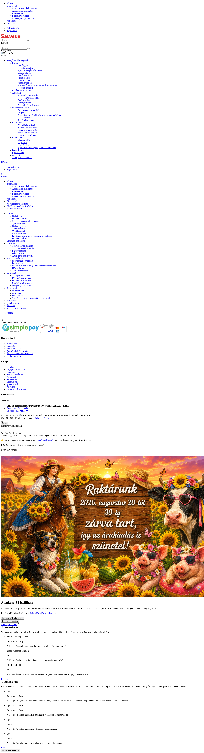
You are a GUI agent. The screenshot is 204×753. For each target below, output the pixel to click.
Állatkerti (16, 155)
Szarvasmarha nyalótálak (29, 110)
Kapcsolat (11, 21)
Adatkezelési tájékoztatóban (40, 613)
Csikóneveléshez (25, 75)
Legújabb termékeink (21, 90)
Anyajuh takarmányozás (28, 105)
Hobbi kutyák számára (27, 130)
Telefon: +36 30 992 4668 (18, 411)
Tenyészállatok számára (28, 95)
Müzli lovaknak (25, 83)
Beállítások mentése (10, 750)
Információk (12, 6)
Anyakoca (22, 142)
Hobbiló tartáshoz (25, 68)
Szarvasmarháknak (20, 108)
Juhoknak (16, 93)
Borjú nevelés (24, 113)
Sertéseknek (17, 137)
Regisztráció (12, 30)
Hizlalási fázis (24, 145)
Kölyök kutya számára (27, 127)
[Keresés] (28, 40)
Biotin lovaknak (14, 23)
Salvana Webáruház (43, 418)
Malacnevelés (24, 140)
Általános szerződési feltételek (25, 8)
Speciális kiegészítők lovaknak (31, 70)
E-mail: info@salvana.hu (17, 408)
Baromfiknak (18, 150)
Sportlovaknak (24, 73)
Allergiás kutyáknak (26, 125)
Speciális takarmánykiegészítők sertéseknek (37, 147)
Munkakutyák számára (28, 132)
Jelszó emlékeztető (45, 440)
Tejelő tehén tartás (26, 120)
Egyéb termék (18, 152)
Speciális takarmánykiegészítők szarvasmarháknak (40, 115)
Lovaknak (16, 63)
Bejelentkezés (13, 28)
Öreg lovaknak (24, 80)
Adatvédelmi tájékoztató (17, 204)
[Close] (2, 421)
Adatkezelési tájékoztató (22, 11)
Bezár (4, 423)
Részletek (5, 679)
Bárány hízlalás (24, 100)
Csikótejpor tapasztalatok (23, 18)
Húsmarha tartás (25, 118)
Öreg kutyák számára (27, 135)
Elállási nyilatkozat (20, 16)
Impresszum (17, 13)
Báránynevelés (24, 103)
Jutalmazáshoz (24, 78)
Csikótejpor (23, 65)
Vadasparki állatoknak (22, 157)
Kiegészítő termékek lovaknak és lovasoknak (37, 85)
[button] (4, 162)
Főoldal (10, 3)
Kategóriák (12, 60)
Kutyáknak (17, 122)
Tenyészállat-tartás (31, 98)
